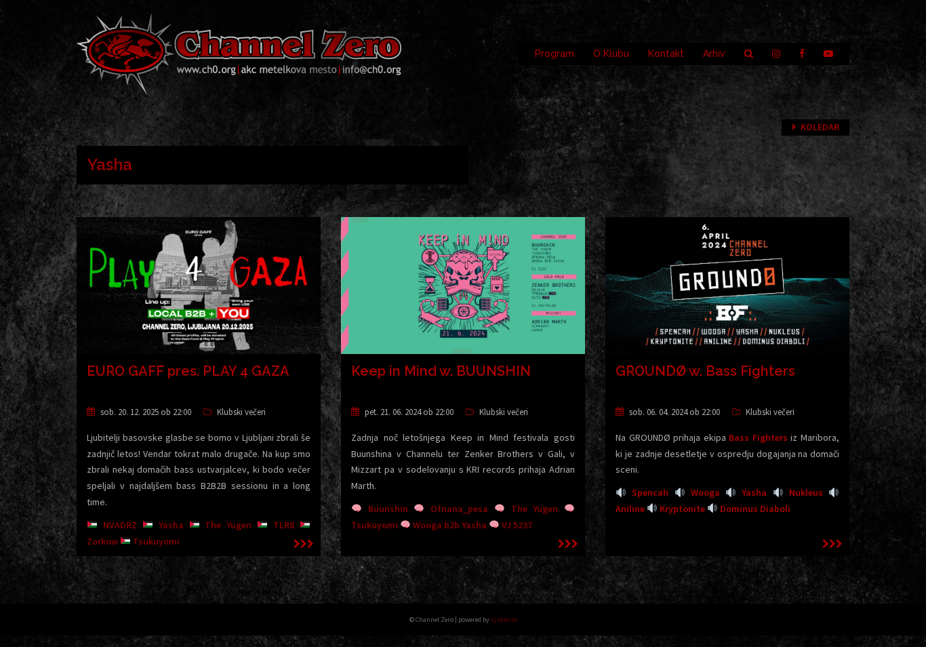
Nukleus (806, 492)
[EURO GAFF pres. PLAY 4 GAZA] (199, 284)
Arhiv (714, 53)
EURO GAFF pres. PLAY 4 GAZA (188, 371)
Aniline (630, 509)
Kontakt (666, 53)
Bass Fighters (758, 437)
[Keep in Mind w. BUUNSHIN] (463, 284)
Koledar (820, 127)
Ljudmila (504, 619)
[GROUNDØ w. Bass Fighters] (727, 284)
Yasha (754, 492)
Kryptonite (682, 509)
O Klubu (611, 53)
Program (554, 53)
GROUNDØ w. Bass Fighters (705, 371)
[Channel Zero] (239, 53)
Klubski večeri (241, 412)
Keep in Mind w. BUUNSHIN (441, 371)
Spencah (650, 492)
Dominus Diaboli (755, 509)
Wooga (705, 492)
